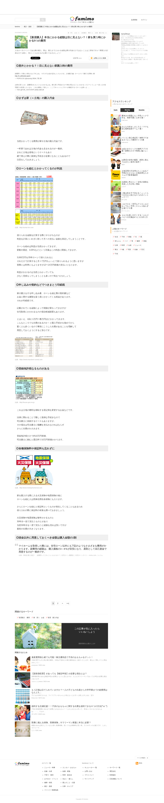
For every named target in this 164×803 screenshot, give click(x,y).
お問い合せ (88, 771)
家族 (129, 237)
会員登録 (134, 20)
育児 (142, 249)
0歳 (123, 249)
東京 (116, 249)
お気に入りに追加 (100, 58)
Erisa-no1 (35, 698)
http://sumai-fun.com (26, 227)
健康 (138, 241)
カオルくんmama (37, 681)
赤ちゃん (118, 241)
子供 (123, 237)
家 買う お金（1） (74, 33)
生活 (116, 237)
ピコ (33, 730)
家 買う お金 (38, 618)
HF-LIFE (34, 714)
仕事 (116, 245)
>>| (67, 603)
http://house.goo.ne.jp (26, 402)
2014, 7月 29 (37, 78)
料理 (123, 245)
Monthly (142, 110)
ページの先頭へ (141, 758)
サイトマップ (89, 779)
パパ (126, 241)
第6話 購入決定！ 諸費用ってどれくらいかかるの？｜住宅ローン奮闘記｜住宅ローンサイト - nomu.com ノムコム (63, 555)
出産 (129, 245)
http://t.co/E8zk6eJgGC (23, 76)
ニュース (138, 245)
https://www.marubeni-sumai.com (30, 360)
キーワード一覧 (115, 767)
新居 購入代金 (53, 618)
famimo (17, 26)
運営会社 (113, 771)
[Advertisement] (82, 7)
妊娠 (136, 249)
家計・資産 (28, 26)
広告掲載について (116, 779)
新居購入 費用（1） (88, 33)
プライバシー (89, 775)
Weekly (127, 110)
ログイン (144, 20)
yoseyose (35, 665)
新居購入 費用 (24, 618)
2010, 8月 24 (39, 90)
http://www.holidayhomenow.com (30, 488)
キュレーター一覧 (91, 767)
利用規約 (113, 775)
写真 (129, 249)
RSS (140, 763)
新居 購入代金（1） (101, 33)
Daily (115, 110)
